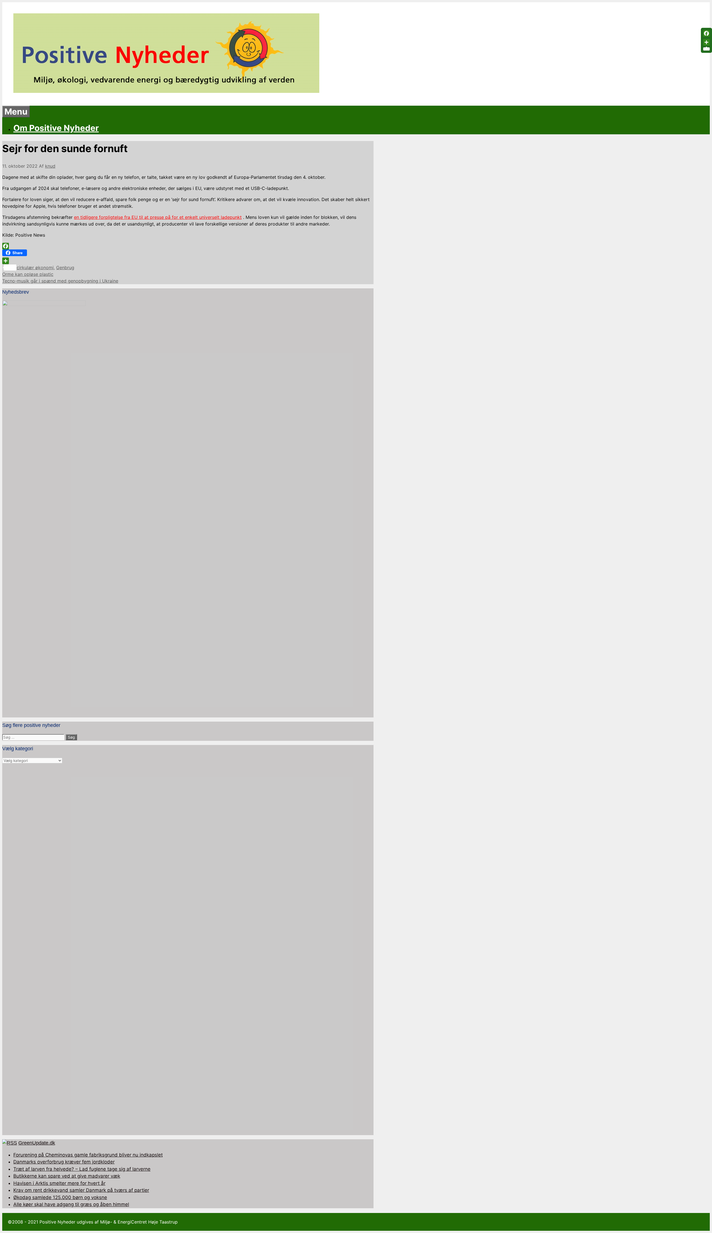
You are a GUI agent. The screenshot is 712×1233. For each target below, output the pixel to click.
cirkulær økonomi (35, 267)
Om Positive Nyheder (56, 128)
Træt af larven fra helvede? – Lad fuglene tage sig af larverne (81, 1169)
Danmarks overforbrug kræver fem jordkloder (64, 1162)
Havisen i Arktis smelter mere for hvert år (59, 1183)
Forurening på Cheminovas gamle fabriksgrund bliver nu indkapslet (88, 1155)
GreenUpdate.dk (36, 1143)
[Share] (188, 261)
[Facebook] (188, 246)
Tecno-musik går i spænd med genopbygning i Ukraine (60, 281)
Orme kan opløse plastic (27, 274)
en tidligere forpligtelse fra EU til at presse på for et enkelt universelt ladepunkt (158, 217)
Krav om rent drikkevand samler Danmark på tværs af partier (81, 1190)
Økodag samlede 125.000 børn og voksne (60, 1197)
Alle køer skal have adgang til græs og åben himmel (71, 1204)
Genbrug (65, 267)
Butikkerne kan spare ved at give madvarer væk (66, 1176)
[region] (188, 949)
